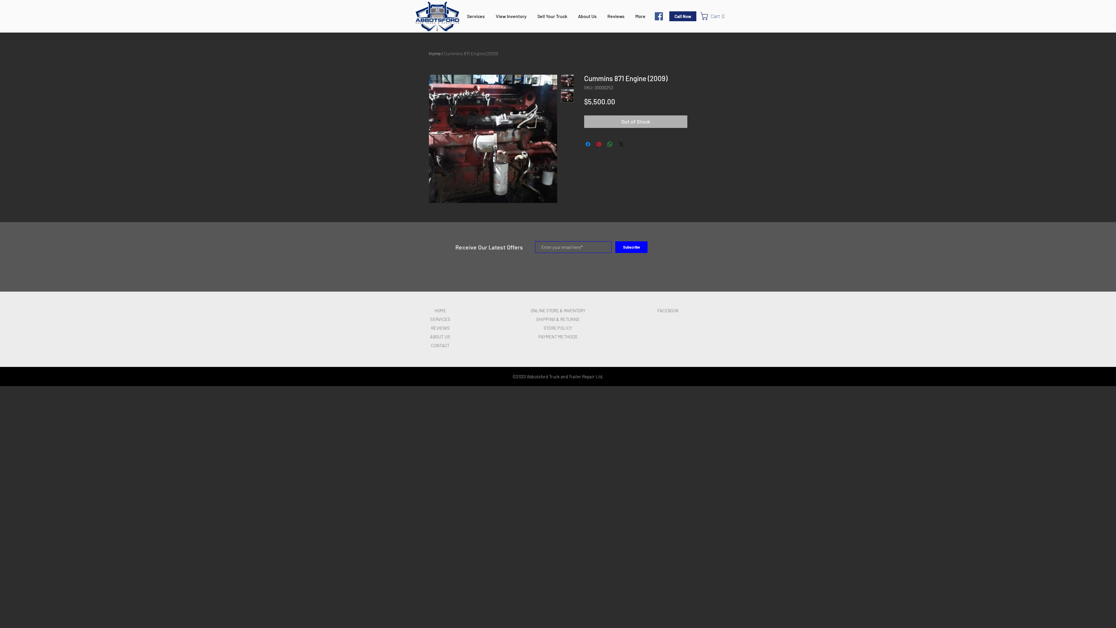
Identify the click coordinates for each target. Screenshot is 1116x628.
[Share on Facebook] (587, 144)
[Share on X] (621, 144)
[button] (714, 16)
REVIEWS (440, 328)
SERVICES (440, 319)
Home (435, 53)
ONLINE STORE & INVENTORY (558, 310)
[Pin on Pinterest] (598, 144)
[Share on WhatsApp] (610, 144)
